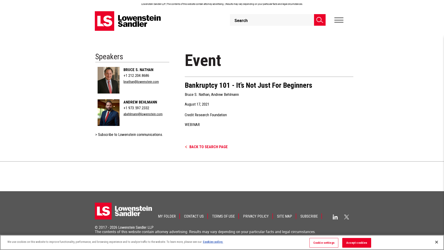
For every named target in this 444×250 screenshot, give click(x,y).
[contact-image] (109, 80)
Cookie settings (324, 242)
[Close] (437, 242)
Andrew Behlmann (140, 102)
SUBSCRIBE (309, 216)
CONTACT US (194, 216)
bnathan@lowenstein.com (141, 82)
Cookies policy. (213, 242)
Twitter (346, 216)
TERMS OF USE (223, 216)
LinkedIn (335, 217)
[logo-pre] (128, 21)
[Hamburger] (338, 20)
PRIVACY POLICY (256, 216)
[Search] (320, 20)
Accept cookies (356, 242)
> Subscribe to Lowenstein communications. (129, 134)
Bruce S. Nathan (138, 69)
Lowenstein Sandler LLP (136, 227)
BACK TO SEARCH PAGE (208, 146)
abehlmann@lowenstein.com (143, 114)
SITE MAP (284, 216)
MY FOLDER (167, 216)
